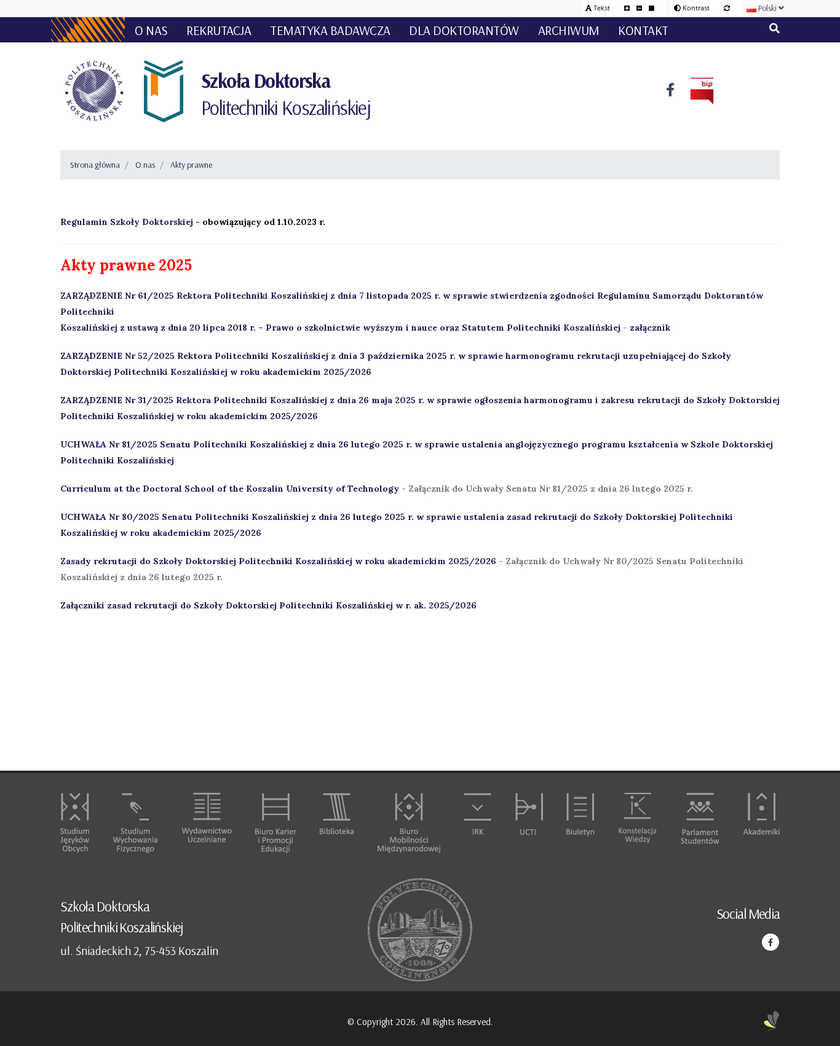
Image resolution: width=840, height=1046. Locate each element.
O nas (145, 164)
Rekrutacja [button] (218, 30)
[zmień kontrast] (726, 7)
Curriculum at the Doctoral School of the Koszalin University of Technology (229, 488)
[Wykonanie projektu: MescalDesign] (772, 1022)
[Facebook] (670, 91)
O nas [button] (151, 30)
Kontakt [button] (643, 30)
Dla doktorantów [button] (464, 30)
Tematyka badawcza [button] (330, 30)
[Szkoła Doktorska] (162, 91)
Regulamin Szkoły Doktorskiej (126, 221)
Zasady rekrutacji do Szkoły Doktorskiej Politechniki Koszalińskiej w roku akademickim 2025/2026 (278, 561)
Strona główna (95, 164)
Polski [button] (767, 8)
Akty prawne (191, 164)
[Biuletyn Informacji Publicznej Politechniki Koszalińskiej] (694, 91)
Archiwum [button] (569, 30)
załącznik (650, 327)
